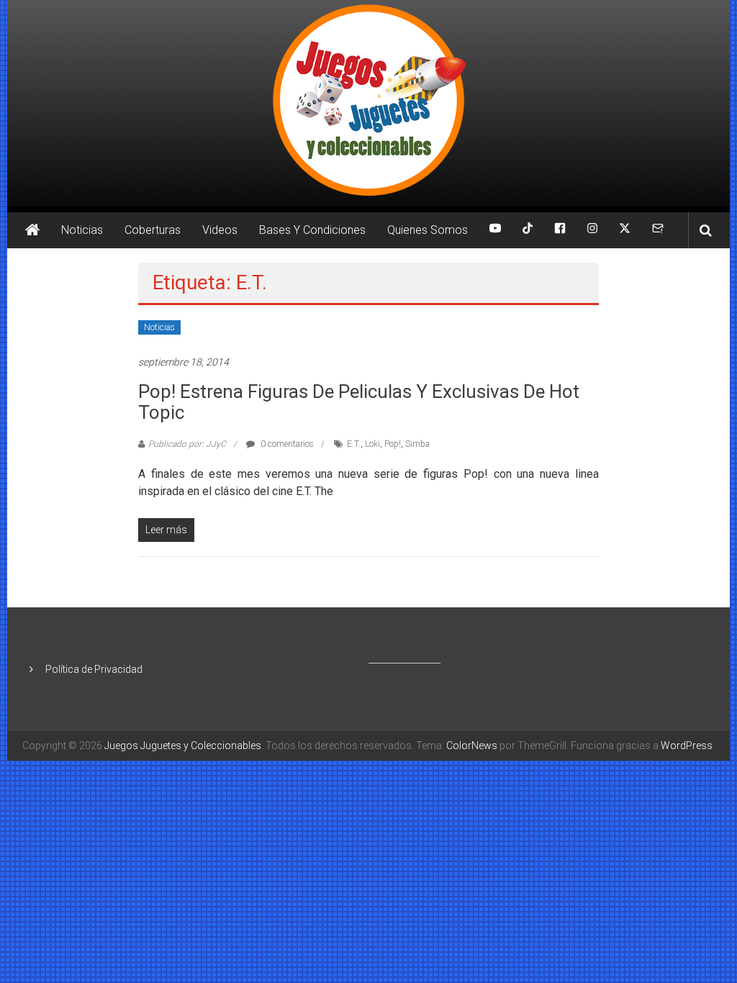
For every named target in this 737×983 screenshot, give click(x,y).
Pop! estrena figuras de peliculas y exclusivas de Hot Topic (358, 402)
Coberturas (153, 230)
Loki (372, 444)
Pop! (392, 444)
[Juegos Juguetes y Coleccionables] (368, 103)
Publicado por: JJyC (187, 444)
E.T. (354, 444)
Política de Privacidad (94, 669)
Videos (220, 230)
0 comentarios (286, 444)
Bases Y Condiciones (312, 230)
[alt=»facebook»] (560, 230)
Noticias (82, 230)
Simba (417, 444)
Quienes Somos (427, 230)
